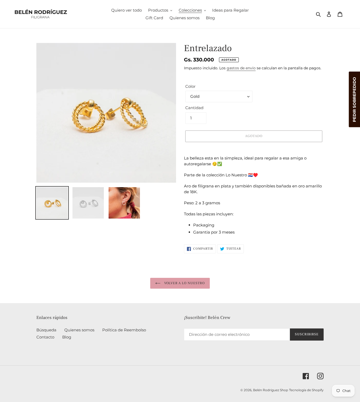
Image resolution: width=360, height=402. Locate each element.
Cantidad (194, 107)
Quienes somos (79, 329)
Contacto (45, 337)
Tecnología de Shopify (306, 390)
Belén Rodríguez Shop (270, 390)
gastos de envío (241, 68)
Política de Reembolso (124, 329)
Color (190, 86)
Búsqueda (46, 329)
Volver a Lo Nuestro (184, 283)
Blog (66, 337)
